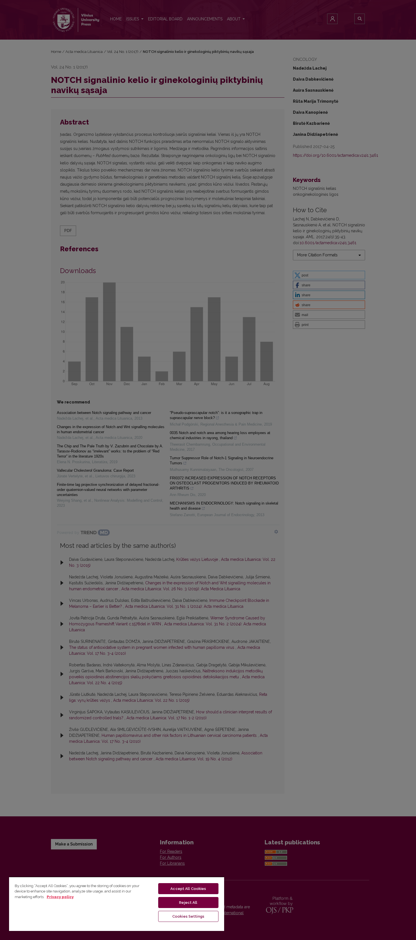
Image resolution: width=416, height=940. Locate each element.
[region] (116, 904)
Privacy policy (60, 897)
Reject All (188, 902)
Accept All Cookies (188, 889)
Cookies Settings (188, 916)
